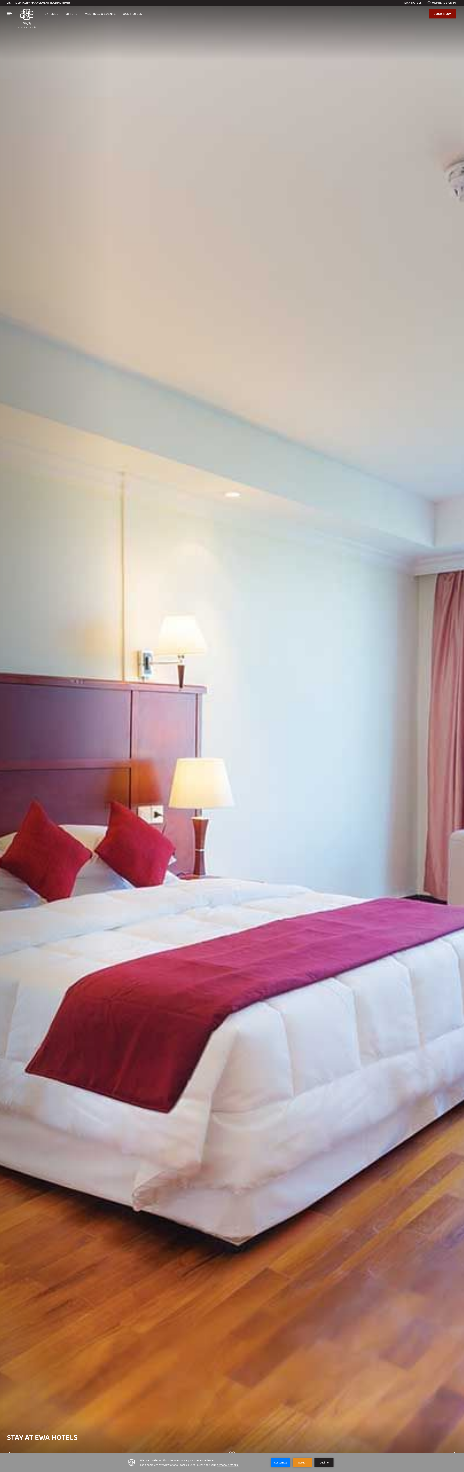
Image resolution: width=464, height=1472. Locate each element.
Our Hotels (132, 14)
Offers (72, 14)
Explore (51, 14)
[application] (232, 1462)
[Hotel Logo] (26, 19)
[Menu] (9, 13)
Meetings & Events (100, 14)
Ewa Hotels (413, 2)
